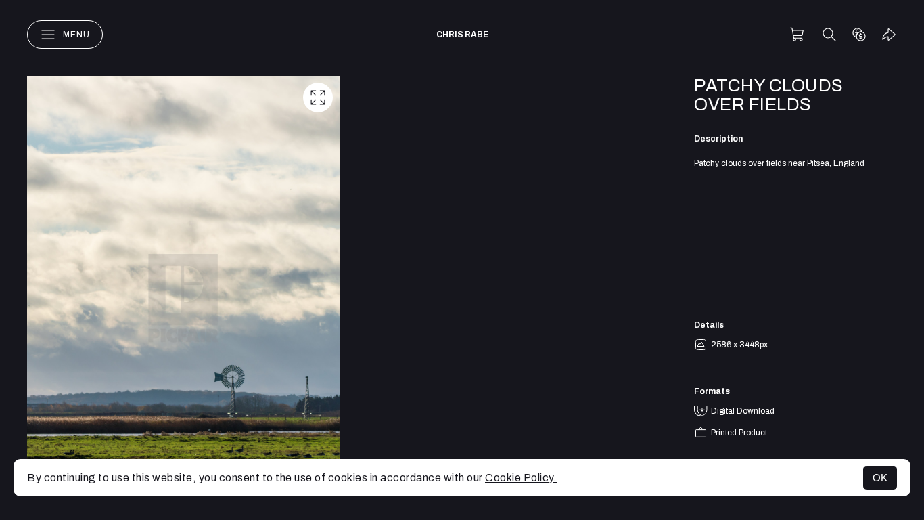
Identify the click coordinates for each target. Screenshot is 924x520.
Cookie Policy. (521, 477)
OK (880, 477)
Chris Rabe (462, 34)
